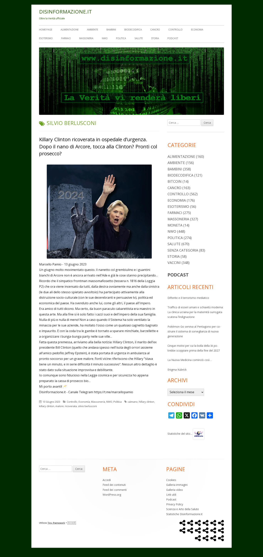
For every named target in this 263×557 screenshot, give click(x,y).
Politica (121, 38)
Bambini (111, 29)
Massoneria (86, 38)
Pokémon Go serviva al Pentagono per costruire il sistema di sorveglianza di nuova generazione (194, 331)
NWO (105, 38)
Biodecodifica (133, 29)
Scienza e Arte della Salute (182, 509)
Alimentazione (70, 29)
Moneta (175, 225)
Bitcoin (175, 181)
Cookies (171, 480)
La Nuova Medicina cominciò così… (190, 360)
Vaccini (174, 262)
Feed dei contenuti (114, 485)
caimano (133, 401)
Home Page (45, 29)
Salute (139, 38)
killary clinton (46, 406)
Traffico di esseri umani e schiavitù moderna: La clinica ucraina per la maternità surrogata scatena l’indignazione (195, 312)
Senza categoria (183, 250)
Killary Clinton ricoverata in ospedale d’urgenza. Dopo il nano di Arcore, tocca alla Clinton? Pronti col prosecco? (98, 146)
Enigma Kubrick (177, 369)
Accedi (107, 480)
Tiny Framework (56, 523)
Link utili (171, 494)
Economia (197, 29)
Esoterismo (46, 38)
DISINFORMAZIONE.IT (65, 11)
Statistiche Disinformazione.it (184, 514)
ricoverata (71, 406)
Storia (155, 38)
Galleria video (174, 490)
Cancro (155, 29)
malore (59, 406)
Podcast (173, 38)
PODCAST (178, 274)
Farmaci (66, 38)
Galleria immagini (177, 485)
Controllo (175, 29)
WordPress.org (112, 494)
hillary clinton (146, 401)
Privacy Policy (174, 504)
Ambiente (92, 29)
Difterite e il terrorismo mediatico (188, 298)
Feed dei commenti (115, 490)
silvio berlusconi (87, 406)
